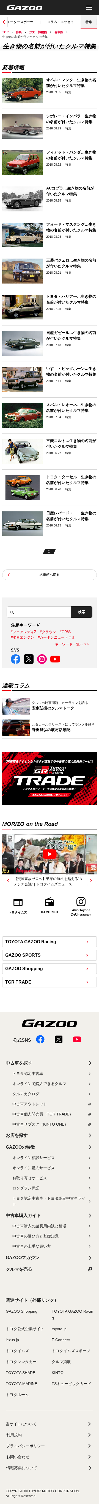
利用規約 (14, 1435)
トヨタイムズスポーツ (71, 1351)
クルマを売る (19, 1269)
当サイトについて (21, 1424)
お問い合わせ (17, 1457)
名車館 (58, 32)
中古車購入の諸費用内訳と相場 (39, 1226)
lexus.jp (12, 1340)
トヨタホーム (17, 1394)
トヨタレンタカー (21, 1361)
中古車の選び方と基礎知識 (35, 1236)
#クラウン (48, 632)
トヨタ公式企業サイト (25, 1329)
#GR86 (65, 632)
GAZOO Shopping (24, 968)
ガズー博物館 (38, 32)
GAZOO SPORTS (23, 955)
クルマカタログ (25, 1094)
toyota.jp (59, 1329)
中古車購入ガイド (23, 1215)
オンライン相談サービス (33, 1157)
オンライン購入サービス (33, 1168)
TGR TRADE (18, 982)
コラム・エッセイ (60, 22)
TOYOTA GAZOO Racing (30, 941)
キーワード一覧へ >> (72, 644)
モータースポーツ (20, 22)
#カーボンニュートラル (56, 637)
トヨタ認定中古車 (27, 1073)
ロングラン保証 (25, 1188)
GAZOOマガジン (22, 1257)
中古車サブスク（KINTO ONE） (40, 1124)
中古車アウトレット (29, 1104)
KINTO (58, 1372)
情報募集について (21, 1468)
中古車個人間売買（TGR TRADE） (42, 1114)
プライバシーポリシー (25, 1446)
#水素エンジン (22, 637)
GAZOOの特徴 (20, 1147)
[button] (8, 880)
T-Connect (61, 1340)
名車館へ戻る (49, 575)
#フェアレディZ (23, 632)
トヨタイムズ (17, 1351)
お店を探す (17, 1135)
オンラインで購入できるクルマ (39, 1083)
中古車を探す (19, 1063)
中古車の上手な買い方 (31, 1246)
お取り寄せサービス (29, 1178)
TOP (5, 32)
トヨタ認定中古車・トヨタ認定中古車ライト (49, 1201)
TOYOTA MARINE (21, 1383)
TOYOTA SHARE (20, 1372)
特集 (89, 22)
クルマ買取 (61, 1361)
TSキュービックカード (71, 1383)
